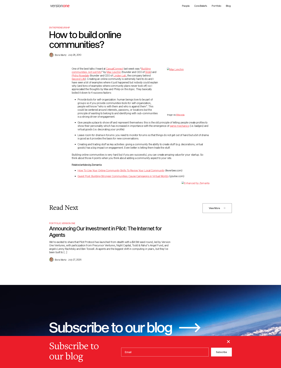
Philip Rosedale (80, 75)
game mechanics (179, 125)
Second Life (78, 78)
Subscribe (221, 351)
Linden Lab (119, 75)
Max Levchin (114, 72)
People (186, 5)
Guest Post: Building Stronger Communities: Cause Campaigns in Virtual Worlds (123, 176)
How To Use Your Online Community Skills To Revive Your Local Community (121, 170)
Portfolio (216, 5)
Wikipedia (180, 115)
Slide (148, 72)
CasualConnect (114, 68)
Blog (228, 5)
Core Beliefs (200, 5)
